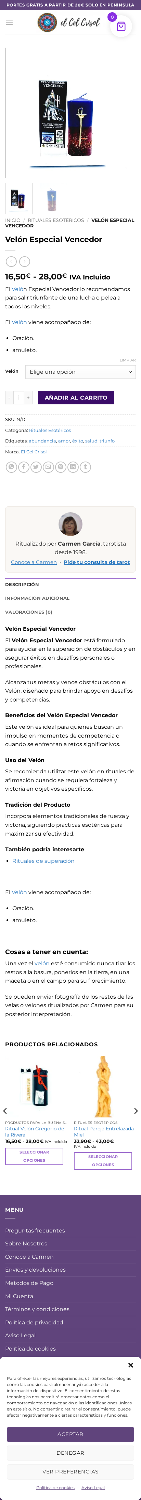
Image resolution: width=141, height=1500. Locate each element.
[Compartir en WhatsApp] (11, 467)
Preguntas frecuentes (35, 1230)
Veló (17, 289)
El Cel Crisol (34, 451)
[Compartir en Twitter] (36, 467)
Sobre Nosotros (26, 1243)
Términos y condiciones (37, 1309)
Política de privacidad (34, 1322)
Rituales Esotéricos (56, 220)
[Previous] (16, 113)
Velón (19, 322)
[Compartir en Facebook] (23, 467)
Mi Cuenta (19, 1296)
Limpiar (128, 360)
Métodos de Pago (29, 1283)
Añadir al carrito (76, 397)
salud (91, 440)
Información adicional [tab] (37, 598)
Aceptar (70, 1434)
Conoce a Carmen (34, 562)
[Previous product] (24, 261)
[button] (130, 1365)
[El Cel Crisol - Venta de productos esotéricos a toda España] (70, 22)
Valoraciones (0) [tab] (28, 612)
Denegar (70, 1453)
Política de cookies (55, 1487)
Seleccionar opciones (34, 1156)
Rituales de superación (43, 861)
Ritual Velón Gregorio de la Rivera (34, 1132)
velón (42, 963)
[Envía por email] (48, 467)
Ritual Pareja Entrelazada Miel (104, 1132)
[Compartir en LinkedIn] (73, 467)
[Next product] (11, 261)
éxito (77, 440)
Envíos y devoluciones (35, 1270)
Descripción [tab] (22, 584)
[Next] (124, 113)
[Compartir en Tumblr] (85, 467)
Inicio (13, 220)
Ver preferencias (70, 1471)
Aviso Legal (93, 1487)
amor (64, 440)
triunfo (107, 440)
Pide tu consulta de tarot (97, 562)
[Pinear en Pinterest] (60, 467)
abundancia (42, 440)
